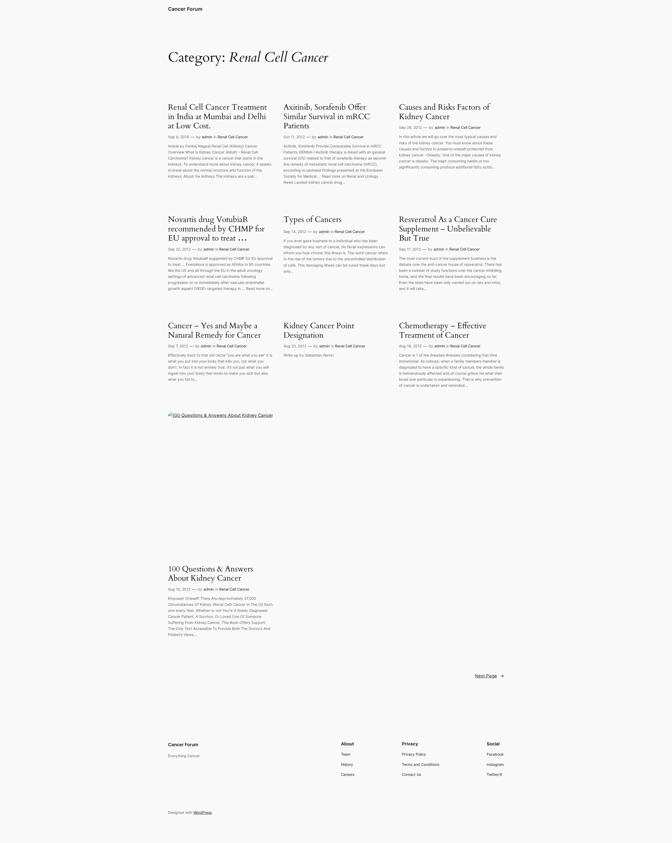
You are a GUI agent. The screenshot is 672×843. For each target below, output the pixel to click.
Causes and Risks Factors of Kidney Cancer (444, 112)
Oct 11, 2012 (294, 137)
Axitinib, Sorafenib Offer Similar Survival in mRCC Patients (327, 117)
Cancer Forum (185, 9)
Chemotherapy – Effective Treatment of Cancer (442, 330)
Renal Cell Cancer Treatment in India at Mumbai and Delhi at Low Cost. (217, 117)
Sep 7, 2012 (178, 346)
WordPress (202, 812)
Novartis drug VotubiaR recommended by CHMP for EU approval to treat (216, 229)
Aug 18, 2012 (410, 346)
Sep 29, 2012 (410, 127)
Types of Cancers (313, 220)
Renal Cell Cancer (233, 137)
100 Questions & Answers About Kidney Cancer (210, 574)
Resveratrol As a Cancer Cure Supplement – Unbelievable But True (448, 229)
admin (207, 137)
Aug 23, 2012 (295, 346)
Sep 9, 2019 (178, 137)
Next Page (489, 675)
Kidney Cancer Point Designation (319, 330)
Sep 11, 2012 (410, 249)
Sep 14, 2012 (295, 231)
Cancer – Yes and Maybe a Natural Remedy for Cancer (214, 330)
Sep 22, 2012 (179, 249)
